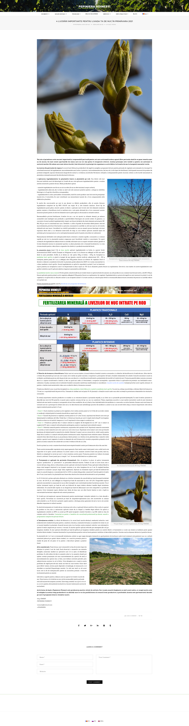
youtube (41, 584)
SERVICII (106, 14)
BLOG (135, 14)
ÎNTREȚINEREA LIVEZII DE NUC (81, 24)
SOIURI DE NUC (60, 14)
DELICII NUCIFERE (91, 14)
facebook (83, 581)
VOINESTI (44, 14)
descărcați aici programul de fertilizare (73, 284)
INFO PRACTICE (121, 14)
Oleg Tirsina (112, 24)
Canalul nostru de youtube (115, 383)
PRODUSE (75, 14)
